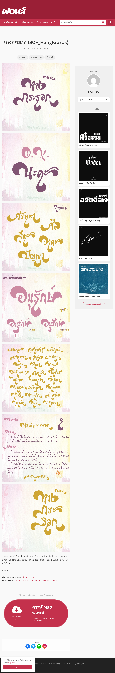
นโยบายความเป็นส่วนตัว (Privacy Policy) (56, 663)
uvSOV (27, 48)
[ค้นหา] (103, 22)
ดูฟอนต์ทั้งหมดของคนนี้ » (93, 304)
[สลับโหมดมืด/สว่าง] (110, 22)
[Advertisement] (72, 9)
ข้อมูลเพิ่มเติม (12, 662)
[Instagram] (44, 646)
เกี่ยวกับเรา (35, 663)
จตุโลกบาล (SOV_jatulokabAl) (91, 296)
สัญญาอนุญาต (42, 22)
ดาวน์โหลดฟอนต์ (10, 22)
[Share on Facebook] (27, 646)
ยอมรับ (18, 667)
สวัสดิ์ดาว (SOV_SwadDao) (89, 220)
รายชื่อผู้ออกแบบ (26, 22)
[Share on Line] (39, 646)
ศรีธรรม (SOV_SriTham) (88, 145)
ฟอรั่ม (53, 22)
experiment (37, 57)
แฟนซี (50, 57)
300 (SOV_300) (85, 258)
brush (23, 57)
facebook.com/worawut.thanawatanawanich (36, 580)
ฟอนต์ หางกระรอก (29, 577)
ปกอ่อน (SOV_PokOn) (87, 183)
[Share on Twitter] (33, 646)
